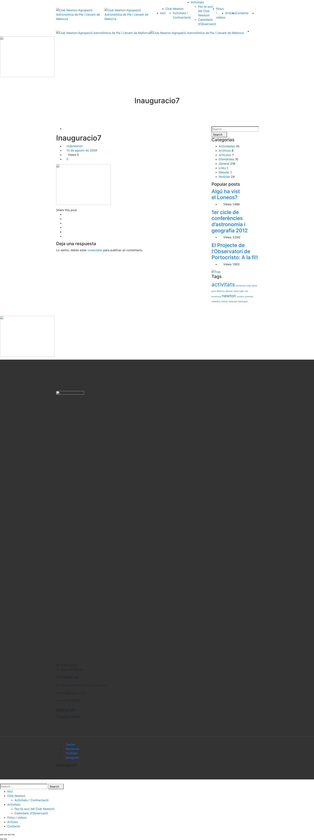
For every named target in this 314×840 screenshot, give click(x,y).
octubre (240, 296)
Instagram (72, 757)
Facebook (72, 749)
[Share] (5, 834)
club (249, 286)
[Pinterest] (64, 236)
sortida (224, 301)
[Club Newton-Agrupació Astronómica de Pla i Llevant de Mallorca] (80, 14)
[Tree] (216, 271)
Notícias (224, 176)
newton (229, 295)
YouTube (71, 753)
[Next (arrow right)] (5, 838)
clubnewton (74, 146)
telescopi (233, 301)
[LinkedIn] (64, 227)
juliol (214, 291)
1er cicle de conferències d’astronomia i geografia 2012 (230, 221)
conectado (95, 250)
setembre (216, 301)
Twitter (70, 744)
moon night (239, 291)
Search (218, 134)
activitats (223, 284)
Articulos (225, 155)
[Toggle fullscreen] (9, 834)
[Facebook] (64, 214)
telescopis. (243, 301)
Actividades (227, 146)
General (224, 163)
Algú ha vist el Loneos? (226, 194)
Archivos (225, 150)
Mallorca (221, 291)
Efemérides (226, 159)
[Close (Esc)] (1, 834)
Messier (224, 172)
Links (222, 168)
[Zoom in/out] (12, 834)
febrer (254, 286)
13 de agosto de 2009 (82, 150)
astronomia (241, 286)
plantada (249, 296)
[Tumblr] (64, 232)
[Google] (64, 223)
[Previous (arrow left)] (1, 838)
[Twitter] (64, 219)
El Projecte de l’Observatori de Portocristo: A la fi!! (235, 251)
